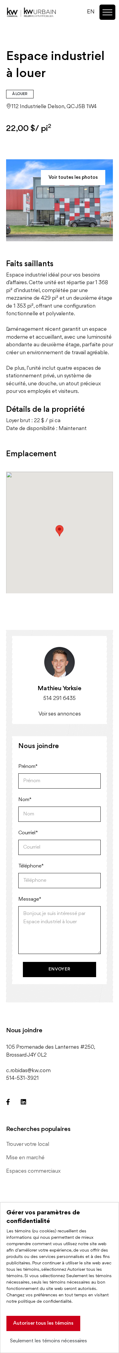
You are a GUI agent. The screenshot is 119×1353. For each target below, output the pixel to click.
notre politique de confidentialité (38, 1301)
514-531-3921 (22, 1078)
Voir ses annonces (59, 714)
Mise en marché (25, 1157)
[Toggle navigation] (107, 12)
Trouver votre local (27, 1144)
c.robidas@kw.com (28, 1070)
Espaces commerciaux (33, 1171)
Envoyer (59, 969)
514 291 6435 (59, 698)
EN (91, 12)
